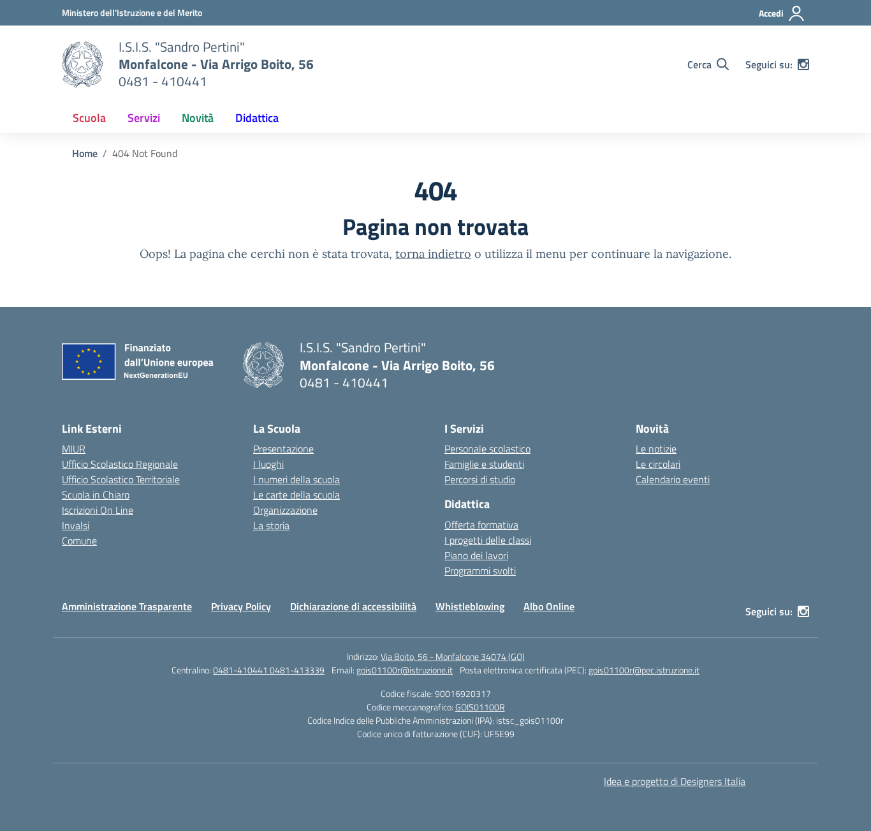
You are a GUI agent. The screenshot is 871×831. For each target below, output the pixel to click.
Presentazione (283, 448)
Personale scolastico (487, 448)
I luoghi (268, 464)
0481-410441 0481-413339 (269, 670)
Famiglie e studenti (484, 464)
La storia (271, 525)
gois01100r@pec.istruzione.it (644, 670)
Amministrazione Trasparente (127, 606)
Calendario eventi (673, 479)
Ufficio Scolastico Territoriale (121, 479)
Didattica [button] (257, 117)
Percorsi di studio (479, 479)
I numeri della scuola (296, 479)
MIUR (73, 448)
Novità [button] (198, 117)
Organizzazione (285, 510)
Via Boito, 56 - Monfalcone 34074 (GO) (453, 656)
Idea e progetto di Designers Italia (674, 781)
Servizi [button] (144, 117)
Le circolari (658, 464)
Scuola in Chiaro (95, 494)
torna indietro (433, 253)
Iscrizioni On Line (97, 510)
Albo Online (549, 606)
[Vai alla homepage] (82, 64)
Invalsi (75, 525)
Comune (79, 540)
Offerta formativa (481, 524)
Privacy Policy (241, 606)
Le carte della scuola (296, 494)
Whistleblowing (469, 606)
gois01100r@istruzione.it (404, 670)
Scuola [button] (89, 117)
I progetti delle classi (487, 540)
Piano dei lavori (476, 555)
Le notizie (656, 448)
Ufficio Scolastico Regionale (120, 464)
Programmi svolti (480, 570)
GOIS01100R (480, 707)
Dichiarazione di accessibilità (353, 606)
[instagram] (803, 64)
